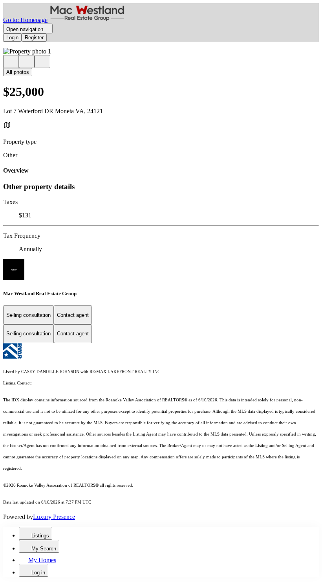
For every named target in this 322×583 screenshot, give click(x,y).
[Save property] (27, 61)
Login (12, 37)
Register (34, 37)
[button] (161, 51)
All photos (17, 72)
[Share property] (42, 61)
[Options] (11, 61)
